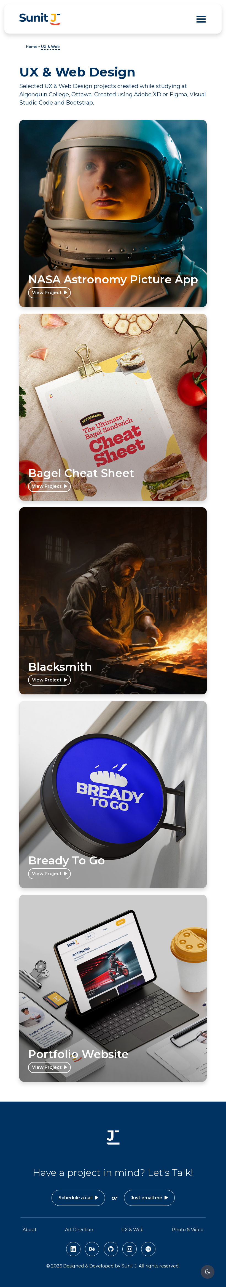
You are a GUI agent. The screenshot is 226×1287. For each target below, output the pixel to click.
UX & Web (50, 47)
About (30, 1229)
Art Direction (79, 1229)
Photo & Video (187, 1229)
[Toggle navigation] (201, 19)
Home (31, 47)
